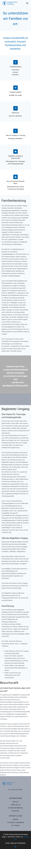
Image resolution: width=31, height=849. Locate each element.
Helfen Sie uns (15, 805)
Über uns (16, 802)
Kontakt (15, 819)
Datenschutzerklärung (15, 808)
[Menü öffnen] (27, 3)
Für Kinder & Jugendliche (15, 822)
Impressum (15, 811)
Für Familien (15, 825)
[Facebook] (15, 846)
